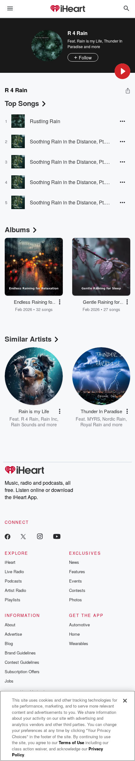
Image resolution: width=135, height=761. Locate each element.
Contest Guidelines (22, 662)
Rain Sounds (23, 424)
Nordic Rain (114, 419)
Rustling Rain (45, 121)
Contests (77, 590)
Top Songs (22, 103)
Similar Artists (28, 339)
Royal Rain (91, 424)
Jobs (9, 681)
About (10, 625)
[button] (122, 71)
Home (74, 634)
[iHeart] (67, 9)
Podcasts (13, 581)
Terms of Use (71, 742)
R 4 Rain (29, 419)
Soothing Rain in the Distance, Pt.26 (70, 182)
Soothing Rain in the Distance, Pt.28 (70, 141)
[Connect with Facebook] (7, 536)
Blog (9, 643)
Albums (17, 229)
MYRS (93, 419)
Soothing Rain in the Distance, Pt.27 (70, 161)
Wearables (78, 643)
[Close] (125, 701)
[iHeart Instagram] (40, 536)
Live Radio (14, 571)
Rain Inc (49, 419)
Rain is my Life (89, 40)
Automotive (79, 625)
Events (75, 581)
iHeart (10, 562)
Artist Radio (15, 590)
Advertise (13, 634)
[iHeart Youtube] (57, 536)
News (74, 562)
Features (77, 571)
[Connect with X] (23, 536)
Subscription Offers (22, 671)
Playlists (12, 600)
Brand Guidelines (20, 653)
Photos (75, 600)
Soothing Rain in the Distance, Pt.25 (70, 202)
